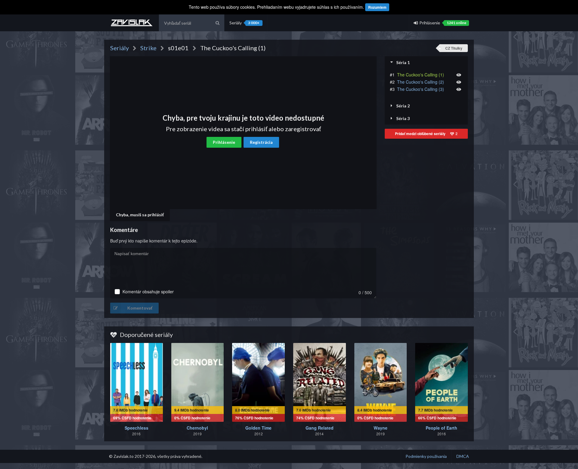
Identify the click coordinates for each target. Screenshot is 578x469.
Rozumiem (377, 7)
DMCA (462, 456)
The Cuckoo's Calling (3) (420, 89)
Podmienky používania (426, 456)
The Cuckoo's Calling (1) (420, 75)
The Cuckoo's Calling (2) (420, 82)
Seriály (244, 22)
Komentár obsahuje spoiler (148, 291)
